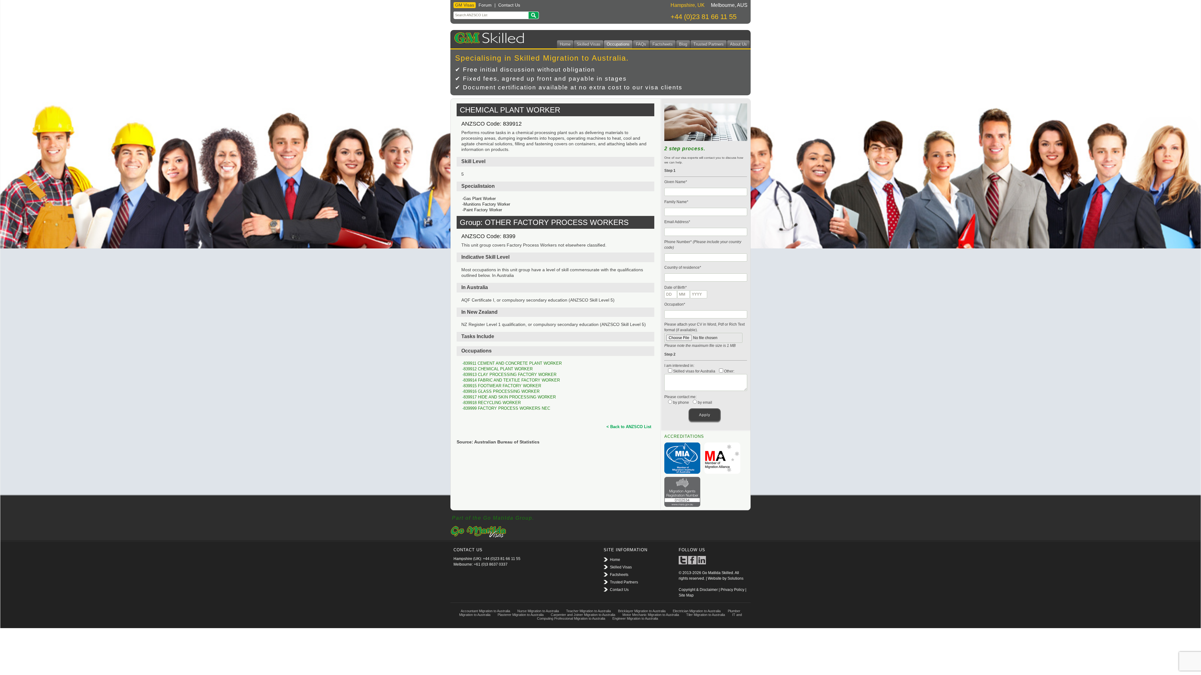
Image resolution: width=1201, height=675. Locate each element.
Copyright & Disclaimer (698, 590)
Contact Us (509, 5)
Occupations (618, 44)
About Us (738, 44)
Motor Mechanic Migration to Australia (650, 615)
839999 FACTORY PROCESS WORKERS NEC (507, 408)
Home (565, 44)
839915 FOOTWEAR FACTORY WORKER (502, 385)
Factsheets (662, 44)
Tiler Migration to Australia (705, 615)
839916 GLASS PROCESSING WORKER (502, 391)
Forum (485, 5)
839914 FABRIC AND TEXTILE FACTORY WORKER (512, 380)
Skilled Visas (588, 44)
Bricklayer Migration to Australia (642, 611)
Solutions (735, 578)
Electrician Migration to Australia (697, 611)
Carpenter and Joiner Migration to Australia (583, 615)
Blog (683, 44)
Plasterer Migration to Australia (521, 615)
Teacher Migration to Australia (588, 611)
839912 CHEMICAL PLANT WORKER (498, 369)
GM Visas (464, 5)
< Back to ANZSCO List (628, 426)
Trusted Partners (708, 44)
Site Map (686, 595)
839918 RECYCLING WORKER (492, 402)
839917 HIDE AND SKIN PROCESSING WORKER (510, 397)
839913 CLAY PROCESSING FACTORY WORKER (510, 374)
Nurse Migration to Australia (538, 611)
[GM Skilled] (487, 36)
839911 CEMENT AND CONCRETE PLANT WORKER (513, 363)
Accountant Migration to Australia (485, 611)
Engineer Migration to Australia (635, 618)
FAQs (641, 44)
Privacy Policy (732, 590)
